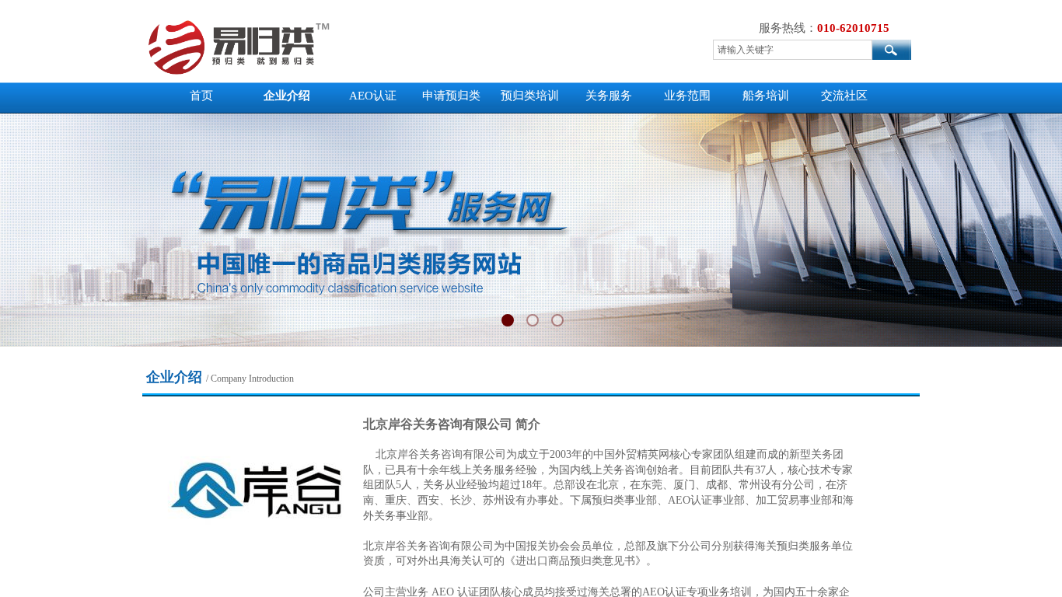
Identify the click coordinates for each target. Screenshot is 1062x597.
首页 (201, 95)
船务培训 (765, 95)
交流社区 (844, 95)
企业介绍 (287, 95)
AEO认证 (373, 95)
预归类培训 (530, 95)
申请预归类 (451, 95)
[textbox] (792, 50)
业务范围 (687, 95)
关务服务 (608, 95)
